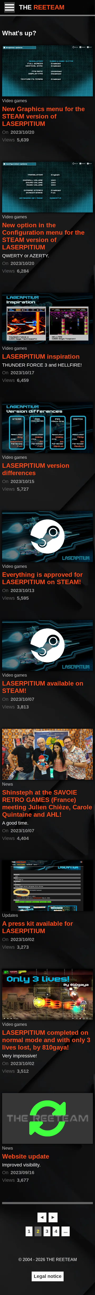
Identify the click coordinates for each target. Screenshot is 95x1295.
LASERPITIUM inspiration (41, 356)
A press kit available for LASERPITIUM (37, 927)
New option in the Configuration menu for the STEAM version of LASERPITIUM (43, 236)
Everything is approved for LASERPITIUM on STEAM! (42, 578)
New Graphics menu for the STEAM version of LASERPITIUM (43, 116)
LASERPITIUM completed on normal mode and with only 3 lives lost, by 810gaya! (46, 1040)
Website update (25, 1156)
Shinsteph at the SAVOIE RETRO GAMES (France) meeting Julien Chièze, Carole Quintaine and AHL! (47, 803)
